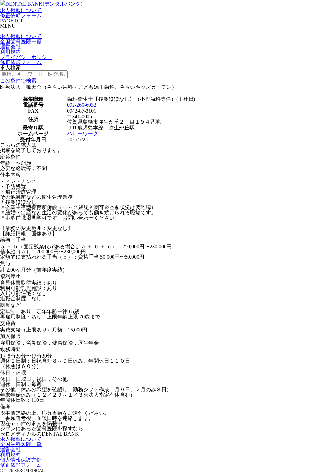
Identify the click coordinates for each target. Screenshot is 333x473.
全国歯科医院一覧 (21, 41)
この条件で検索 (18, 80)
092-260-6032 (81, 105)
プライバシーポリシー (26, 57)
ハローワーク (82, 133)
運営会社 (10, 46)
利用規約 (10, 52)
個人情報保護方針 (21, 460)
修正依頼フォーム (21, 15)
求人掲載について (21, 10)
